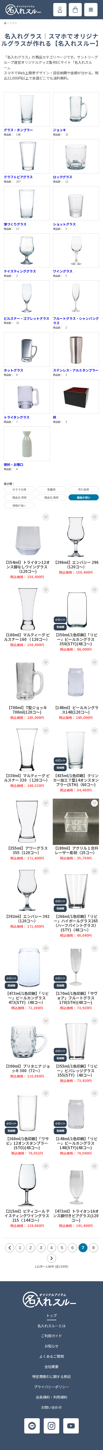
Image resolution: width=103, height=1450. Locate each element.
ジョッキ (59, 130)
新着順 (51, 489)
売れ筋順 (83, 489)
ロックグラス (62, 177)
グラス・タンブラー (18, 130)
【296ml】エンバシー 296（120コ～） (76, 546)
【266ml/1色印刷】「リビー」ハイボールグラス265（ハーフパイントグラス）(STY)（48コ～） (76, 902)
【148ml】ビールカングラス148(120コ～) (76, 689)
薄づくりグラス (15, 224)
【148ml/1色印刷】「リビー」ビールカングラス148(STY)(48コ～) (76, 1122)
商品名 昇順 (19, 497)
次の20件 (51, 1258)
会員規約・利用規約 (51, 1396)
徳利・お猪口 (13, 464)
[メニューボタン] (91, 9)
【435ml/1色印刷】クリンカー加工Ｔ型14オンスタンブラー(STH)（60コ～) (76, 759)
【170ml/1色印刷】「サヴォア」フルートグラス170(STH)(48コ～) (76, 977)
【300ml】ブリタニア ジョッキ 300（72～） (27, 1049)
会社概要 (51, 1366)
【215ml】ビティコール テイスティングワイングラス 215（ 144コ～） (27, 1195)
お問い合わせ (51, 1407)
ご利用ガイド (51, 1335)
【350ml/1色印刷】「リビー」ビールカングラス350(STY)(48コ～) (76, 618)
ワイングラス (62, 271)
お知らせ (51, 1345)
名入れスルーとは (52, 1325)
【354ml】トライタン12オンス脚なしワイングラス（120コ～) (27, 546)
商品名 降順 (51, 497)
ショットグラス (64, 224)
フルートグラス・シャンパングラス (76, 321)
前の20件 (9, 1247)
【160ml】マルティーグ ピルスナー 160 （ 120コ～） (27, 618)
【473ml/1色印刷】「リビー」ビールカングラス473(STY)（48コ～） (27, 977)
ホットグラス (13, 370)
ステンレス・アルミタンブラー (75, 370)
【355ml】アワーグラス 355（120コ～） (27, 829)
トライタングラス (17, 417)
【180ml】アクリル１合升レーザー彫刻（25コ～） (76, 829)
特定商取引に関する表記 (51, 1376)
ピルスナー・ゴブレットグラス (26, 318)
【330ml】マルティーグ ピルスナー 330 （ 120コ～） (27, 759)
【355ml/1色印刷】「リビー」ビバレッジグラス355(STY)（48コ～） (76, 1049)
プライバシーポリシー (51, 1386)
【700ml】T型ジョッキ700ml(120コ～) (27, 689)
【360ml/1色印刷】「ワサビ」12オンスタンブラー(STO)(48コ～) (27, 1122)
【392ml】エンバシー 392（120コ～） (27, 902)
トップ (51, 1315)
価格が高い (19, 505)
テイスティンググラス (20, 271)
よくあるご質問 (51, 1356)
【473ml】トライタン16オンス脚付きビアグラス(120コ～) (76, 1195)
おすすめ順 (19, 489)
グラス (13, 23)
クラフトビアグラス (18, 177)
